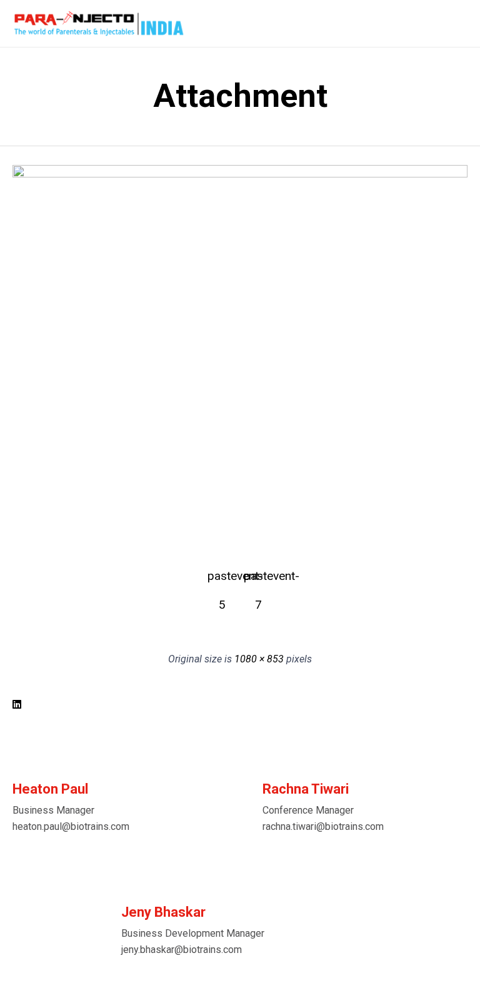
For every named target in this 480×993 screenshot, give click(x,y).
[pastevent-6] (240, 174)
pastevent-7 (258, 580)
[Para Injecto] (98, 23)
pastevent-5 (222, 580)
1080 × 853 (259, 659)
